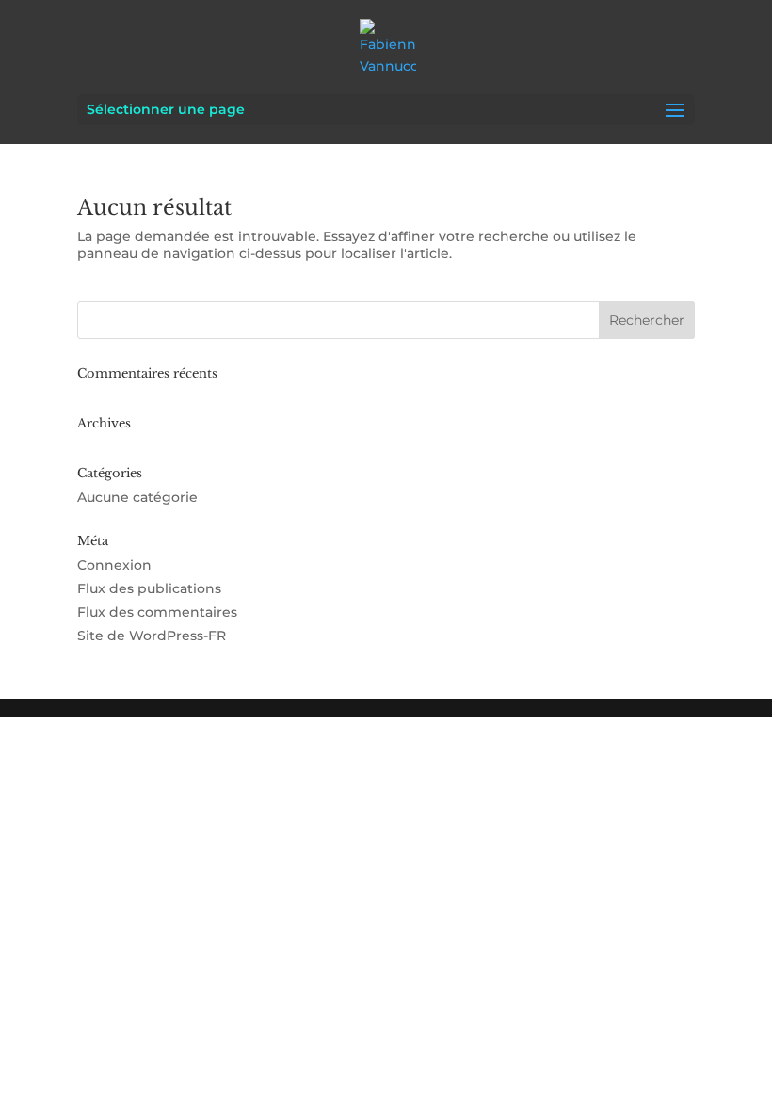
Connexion (114, 564)
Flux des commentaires (157, 612)
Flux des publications (149, 588)
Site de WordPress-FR (151, 635)
